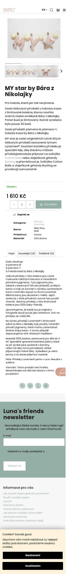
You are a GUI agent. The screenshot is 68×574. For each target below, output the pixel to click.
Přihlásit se (14, 466)
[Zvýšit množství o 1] (30, 204)
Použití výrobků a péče (16, 497)
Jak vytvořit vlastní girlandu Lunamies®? (26, 493)
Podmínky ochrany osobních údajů (23, 520)
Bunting (10, 162)
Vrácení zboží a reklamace (18, 509)
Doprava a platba (13, 505)
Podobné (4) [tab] (46, 253)
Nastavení (32, 555)
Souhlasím (32, 566)
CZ (43, 9)
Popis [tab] (12, 253)
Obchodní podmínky (15, 516)
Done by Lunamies (39, 223)
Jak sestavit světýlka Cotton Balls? (23, 512)
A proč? (7, 501)
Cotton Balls (13, 158)
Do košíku (51, 204)
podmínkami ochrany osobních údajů (40, 453)
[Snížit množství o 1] (14, 204)
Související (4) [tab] (26, 253)
